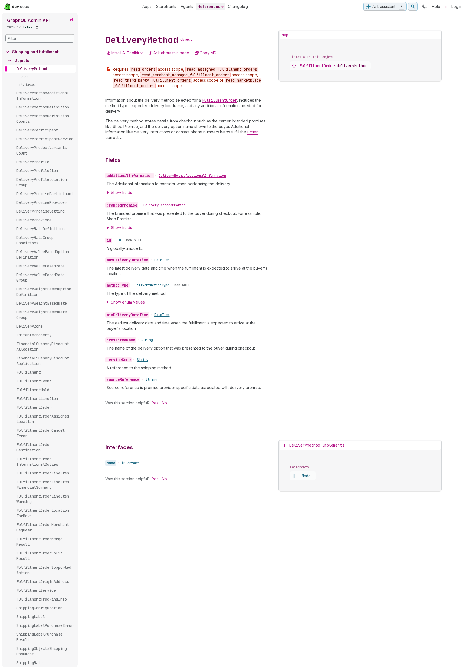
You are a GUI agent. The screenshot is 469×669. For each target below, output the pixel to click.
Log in (456, 6)
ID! (120, 240)
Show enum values (128, 302)
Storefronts (166, 6)
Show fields (121, 192)
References (209, 6)
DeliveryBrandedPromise (164, 205)
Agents (187, 6)
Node (111, 463)
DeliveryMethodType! (153, 285)
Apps (147, 6)
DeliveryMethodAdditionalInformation (192, 175)
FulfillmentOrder (333, 65)
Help (436, 6)
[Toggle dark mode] (424, 6)
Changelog (238, 6)
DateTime (162, 260)
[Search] (413, 6)
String (147, 340)
